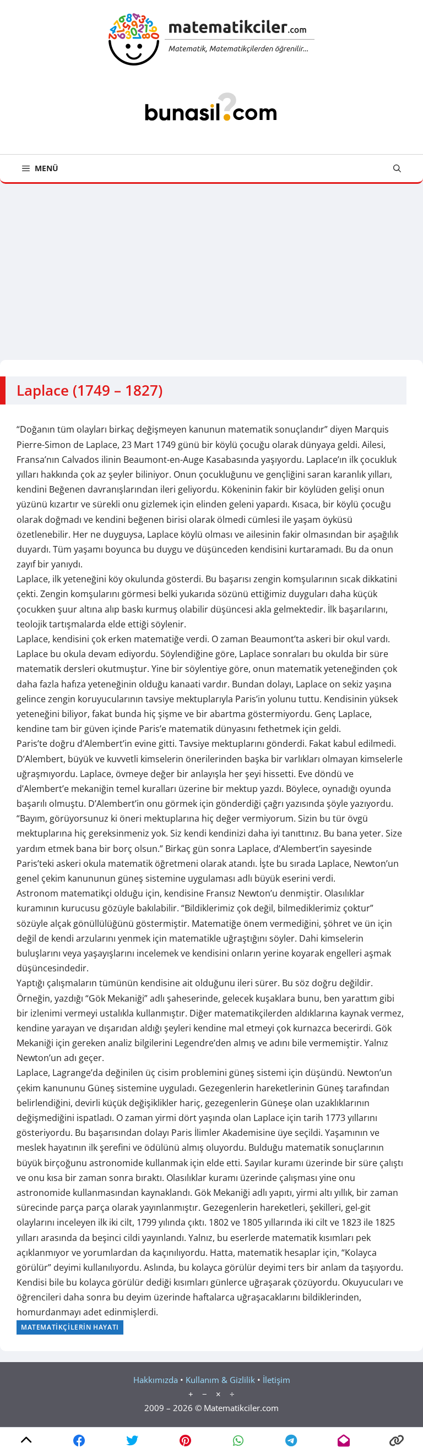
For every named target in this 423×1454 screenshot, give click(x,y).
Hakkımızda (155, 1379)
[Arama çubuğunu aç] (397, 168)
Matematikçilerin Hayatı (70, 1327)
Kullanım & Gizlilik (220, 1379)
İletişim (276, 1379)
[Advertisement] (211, 266)
